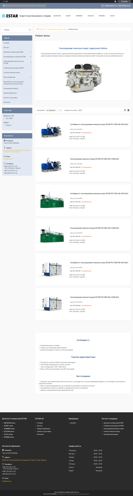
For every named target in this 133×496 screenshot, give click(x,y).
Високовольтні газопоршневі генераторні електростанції (13, 83)
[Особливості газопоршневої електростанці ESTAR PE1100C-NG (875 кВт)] (51, 200)
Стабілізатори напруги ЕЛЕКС (14, 68)
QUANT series (8, 426)
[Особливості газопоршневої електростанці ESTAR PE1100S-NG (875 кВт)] (51, 270)
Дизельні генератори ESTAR (13, 52)
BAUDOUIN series (9, 423)
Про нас (6, 47)
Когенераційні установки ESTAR (15, 57)
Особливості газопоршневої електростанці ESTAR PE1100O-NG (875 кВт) (99, 124)
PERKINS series (9, 437)
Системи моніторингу (11, 88)
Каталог (42, 29)
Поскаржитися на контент (65, 494)
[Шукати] (29, 29)
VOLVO (112, 16)
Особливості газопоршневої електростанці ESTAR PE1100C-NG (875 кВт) (99, 194)
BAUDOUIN (57, 16)
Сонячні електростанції (12, 72)
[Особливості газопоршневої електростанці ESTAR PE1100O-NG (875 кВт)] (51, 131)
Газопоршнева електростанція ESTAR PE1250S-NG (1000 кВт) (94, 297)
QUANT (68, 16)
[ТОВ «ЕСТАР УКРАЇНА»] (10, 15)
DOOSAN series (9, 431)
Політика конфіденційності (82, 494)
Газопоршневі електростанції (57, 29)
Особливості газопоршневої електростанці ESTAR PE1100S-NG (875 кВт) (99, 263)
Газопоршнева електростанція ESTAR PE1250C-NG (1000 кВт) (94, 228)
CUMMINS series (9, 428)
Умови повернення (10, 93)
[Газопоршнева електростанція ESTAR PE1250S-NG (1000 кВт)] (51, 304)
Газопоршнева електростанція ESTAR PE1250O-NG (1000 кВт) (94, 159)
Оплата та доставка (10, 97)
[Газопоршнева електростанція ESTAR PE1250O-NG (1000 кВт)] (51, 166)
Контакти (7, 102)
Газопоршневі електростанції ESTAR (14, 62)
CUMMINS (79, 16)
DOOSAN (91, 16)
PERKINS (102, 16)
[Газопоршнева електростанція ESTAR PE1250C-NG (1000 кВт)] (51, 235)
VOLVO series (8, 434)
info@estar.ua (8, 159)
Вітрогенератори (9, 77)
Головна (6, 43)
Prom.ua (76, 492)
